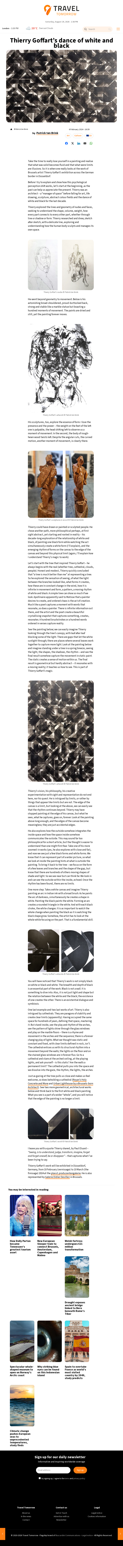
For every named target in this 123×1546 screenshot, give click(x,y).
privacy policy (79, 804)
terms (67, 804)
